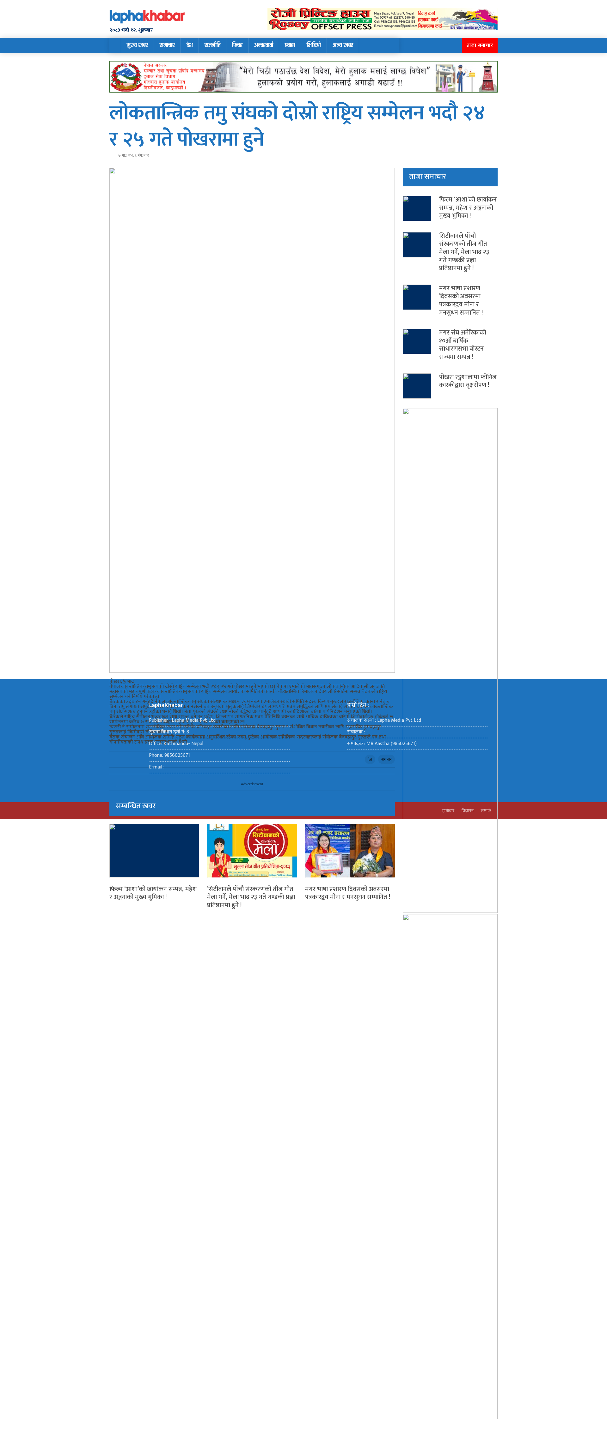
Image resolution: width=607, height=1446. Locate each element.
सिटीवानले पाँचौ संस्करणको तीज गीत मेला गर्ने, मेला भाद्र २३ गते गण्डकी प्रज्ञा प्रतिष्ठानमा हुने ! (251, 897)
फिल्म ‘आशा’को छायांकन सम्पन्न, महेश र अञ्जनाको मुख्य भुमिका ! (153, 893)
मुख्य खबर (137, 45)
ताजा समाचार (480, 45)
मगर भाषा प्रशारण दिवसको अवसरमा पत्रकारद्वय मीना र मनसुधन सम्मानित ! (347, 893)
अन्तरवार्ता (263, 45)
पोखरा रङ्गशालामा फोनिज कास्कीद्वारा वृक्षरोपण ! (468, 381)
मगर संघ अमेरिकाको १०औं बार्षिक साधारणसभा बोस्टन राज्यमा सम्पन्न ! (462, 344)
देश (190, 45)
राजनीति (212, 45)
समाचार (167, 45)
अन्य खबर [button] (343, 45)
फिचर (237, 45)
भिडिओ (314, 45)
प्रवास (290, 45)
